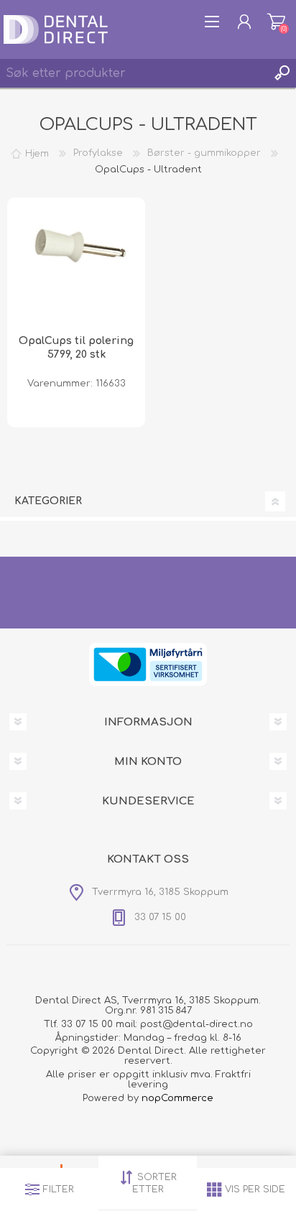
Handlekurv (276, 21)
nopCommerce (177, 1098)
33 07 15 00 (87, 1024)
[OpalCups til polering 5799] (76, 266)
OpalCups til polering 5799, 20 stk (76, 347)
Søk (281, 73)
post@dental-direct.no (196, 1024)
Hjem (37, 153)
